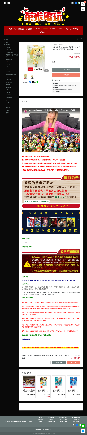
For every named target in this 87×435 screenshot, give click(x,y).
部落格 (40, 421)
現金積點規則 (76, 419)
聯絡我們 (40, 419)
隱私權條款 (76, 421)
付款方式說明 (63, 417)
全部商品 (51, 417)
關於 (40, 417)
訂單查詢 (51, 419)
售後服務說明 (63, 421)
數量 (53, 62)
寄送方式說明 (63, 419)
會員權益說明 (76, 417)
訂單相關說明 (51, 421)
